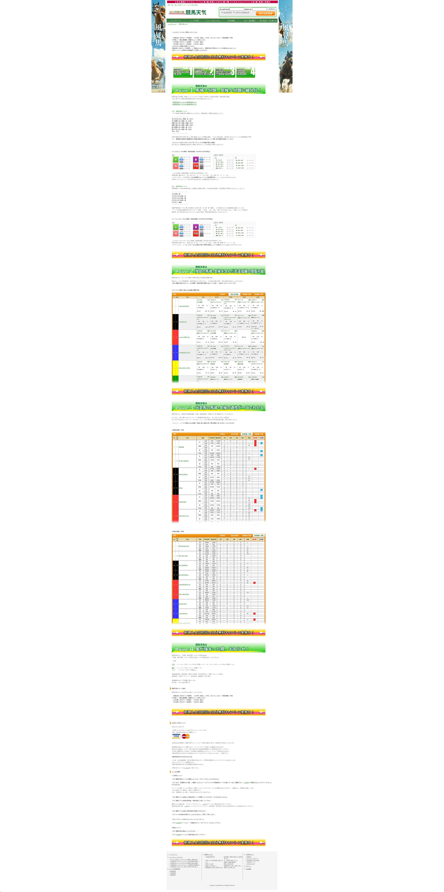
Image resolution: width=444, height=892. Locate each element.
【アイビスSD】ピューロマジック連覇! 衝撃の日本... (184, 859)
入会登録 (248, 869)
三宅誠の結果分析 (210, 856)
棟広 (173, 668)
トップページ (175, 20)
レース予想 (194, 20)
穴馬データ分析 (209, 863)
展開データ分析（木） (230, 867)
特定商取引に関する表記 (253, 860)
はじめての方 (227, 12)
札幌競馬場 (173, 874)
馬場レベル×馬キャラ (211, 865)
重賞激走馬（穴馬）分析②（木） (214, 867)
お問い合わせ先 (251, 863)
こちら (187, 768)
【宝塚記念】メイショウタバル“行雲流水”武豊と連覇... (184, 863)
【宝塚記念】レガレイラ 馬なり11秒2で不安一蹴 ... (184, 866)
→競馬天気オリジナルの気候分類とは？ (184, 104)
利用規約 (249, 856)
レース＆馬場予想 (174, 869)
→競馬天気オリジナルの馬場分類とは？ (184, 102)
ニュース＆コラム (213, 20)
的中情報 (231, 20)
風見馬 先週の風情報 (230, 862)
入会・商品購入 (249, 20)
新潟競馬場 (173, 871)
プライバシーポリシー (252, 858)
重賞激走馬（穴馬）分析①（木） (232, 865)
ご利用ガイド (250, 854)
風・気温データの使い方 (268, 20)
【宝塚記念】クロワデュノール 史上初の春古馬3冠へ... (184, 861)
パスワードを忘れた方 (242, 12)
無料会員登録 (265, 13)
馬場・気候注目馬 (228, 863)
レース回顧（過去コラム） (231, 860)
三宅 (173, 664)
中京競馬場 (173, 873)
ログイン (248, 866)
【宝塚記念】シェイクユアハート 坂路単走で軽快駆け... (185, 865)
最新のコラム (209, 854)
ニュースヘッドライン (176, 857)
